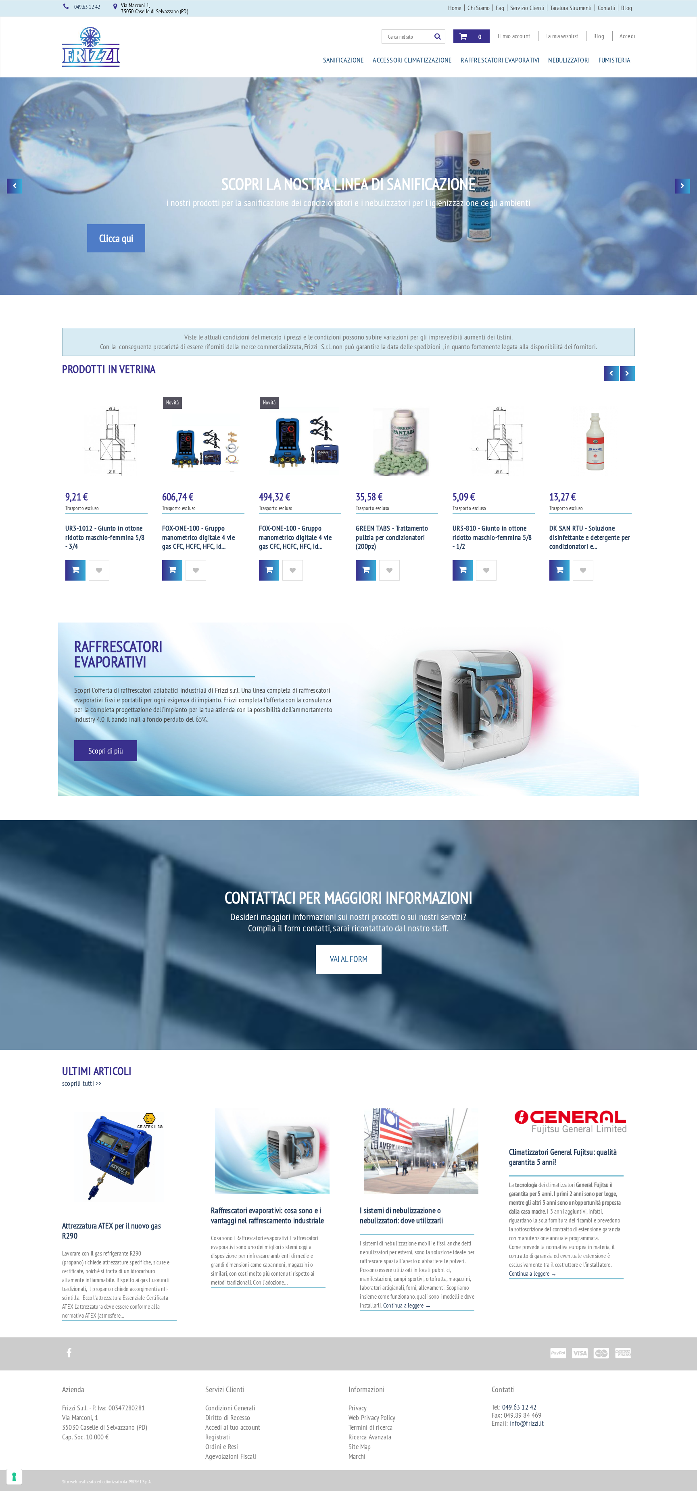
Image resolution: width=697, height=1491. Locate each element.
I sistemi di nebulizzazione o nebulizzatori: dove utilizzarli (401, 1215)
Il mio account (514, 36)
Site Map (359, 1446)
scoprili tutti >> (81, 1083)
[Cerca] (439, 36)
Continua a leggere (407, 1305)
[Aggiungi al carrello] (75, 570)
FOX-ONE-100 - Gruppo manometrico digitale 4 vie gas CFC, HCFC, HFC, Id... (198, 537)
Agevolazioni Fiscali (230, 1456)
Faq (500, 7)
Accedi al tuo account (232, 1427)
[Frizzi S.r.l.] (91, 47)
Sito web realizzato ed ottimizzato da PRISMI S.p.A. (107, 1482)
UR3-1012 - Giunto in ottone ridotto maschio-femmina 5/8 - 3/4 (105, 537)
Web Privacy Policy (372, 1417)
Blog (626, 7)
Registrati (217, 1436)
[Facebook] (68, 1348)
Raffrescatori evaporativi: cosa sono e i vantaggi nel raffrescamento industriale (267, 1215)
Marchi (356, 1456)
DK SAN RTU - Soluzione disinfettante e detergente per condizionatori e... (589, 537)
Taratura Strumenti (571, 7)
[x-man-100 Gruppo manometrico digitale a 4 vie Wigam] (300, 441)
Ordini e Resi (221, 1446)
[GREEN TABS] (397, 441)
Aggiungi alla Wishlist (99, 570)
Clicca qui (116, 238)
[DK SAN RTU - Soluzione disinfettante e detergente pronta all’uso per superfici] (590, 441)
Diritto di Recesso (227, 1417)
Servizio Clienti (527, 7)
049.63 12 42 (87, 6)
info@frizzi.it (526, 1423)
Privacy (357, 1407)
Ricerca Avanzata (369, 1436)
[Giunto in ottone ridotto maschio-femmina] (106, 441)
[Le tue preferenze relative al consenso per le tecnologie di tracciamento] (14, 1477)
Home (455, 7)
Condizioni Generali (230, 1407)
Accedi (627, 36)
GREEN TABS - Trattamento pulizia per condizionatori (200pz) (392, 537)
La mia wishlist (561, 36)
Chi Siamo (478, 7)
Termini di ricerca (370, 1427)
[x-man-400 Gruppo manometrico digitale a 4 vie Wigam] (203, 441)
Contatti (607, 7)
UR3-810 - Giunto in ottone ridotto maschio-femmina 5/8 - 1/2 (492, 537)
